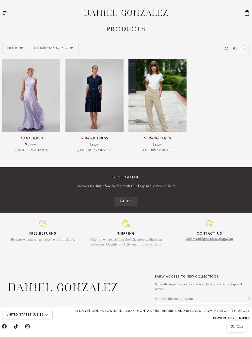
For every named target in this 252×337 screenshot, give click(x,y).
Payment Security (220, 311)
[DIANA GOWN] (31, 95)
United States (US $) (24, 314)
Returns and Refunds (181, 311)
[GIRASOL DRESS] (94, 95)
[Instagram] (27, 326)
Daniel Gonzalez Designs (102, 311)
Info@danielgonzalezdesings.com (209, 238)
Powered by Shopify (231, 318)
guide (126, 201)
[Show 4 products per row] (244, 48)
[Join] (246, 298)
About (244, 311)
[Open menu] (9, 12)
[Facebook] (4, 326)
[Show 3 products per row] (235, 48)
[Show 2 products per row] (226, 48)
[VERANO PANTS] (157, 95)
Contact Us (148, 311)
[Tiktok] (16, 326)
